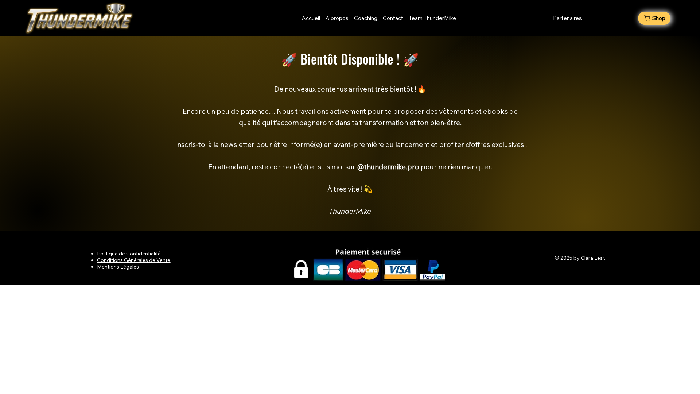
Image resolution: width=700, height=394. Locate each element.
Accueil (311, 18)
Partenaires (567, 18)
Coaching (365, 18)
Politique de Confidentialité (129, 253)
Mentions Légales (118, 266)
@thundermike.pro (388, 166)
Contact (393, 18)
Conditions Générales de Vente (133, 260)
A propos (337, 18)
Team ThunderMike (432, 18)
